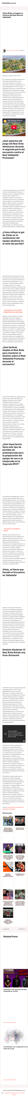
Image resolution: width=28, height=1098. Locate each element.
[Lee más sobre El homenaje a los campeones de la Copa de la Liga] (15, 1035)
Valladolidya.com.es (9, 3)
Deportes (13, 1022)
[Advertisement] (14, 34)
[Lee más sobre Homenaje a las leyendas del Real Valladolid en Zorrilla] (15, 978)
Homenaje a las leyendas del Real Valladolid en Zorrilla (15, 990)
